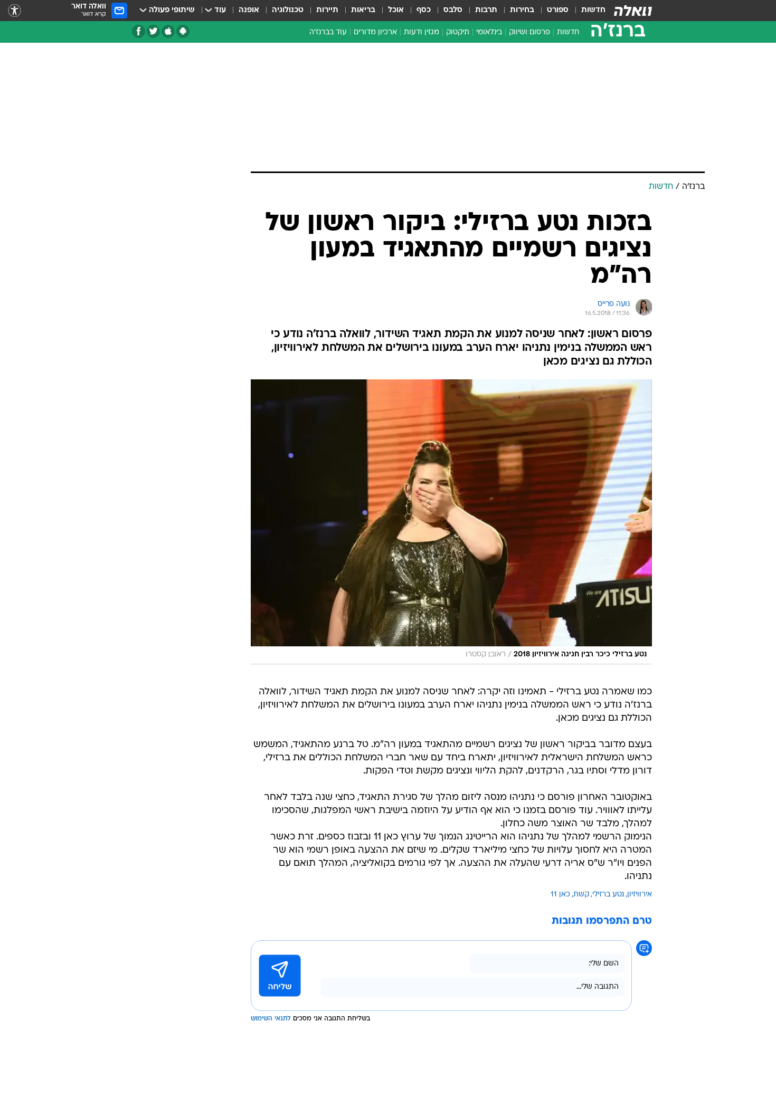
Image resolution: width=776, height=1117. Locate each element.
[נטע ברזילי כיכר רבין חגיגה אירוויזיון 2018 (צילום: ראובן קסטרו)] (451, 521)
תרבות (486, 10)
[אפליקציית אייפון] (168, 31)
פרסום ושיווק (529, 32)
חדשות (593, 10)
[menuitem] (587, 10)
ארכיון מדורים (375, 32)
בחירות (522, 10)
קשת (581, 894)
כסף (424, 10)
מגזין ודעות (421, 32)
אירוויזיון (639, 894)
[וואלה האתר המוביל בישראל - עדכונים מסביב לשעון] (633, 10)
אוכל (396, 10)
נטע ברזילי (608, 894)
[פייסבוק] (138, 31)
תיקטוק (457, 32)
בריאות (363, 10)
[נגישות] (14, 10)
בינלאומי (489, 32)
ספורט (558, 10)
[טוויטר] (153, 31)
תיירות (327, 10)
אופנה (249, 10)
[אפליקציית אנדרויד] (183, 31)
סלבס (452, 10)
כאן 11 (560, 894)
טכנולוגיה (288, 10)
